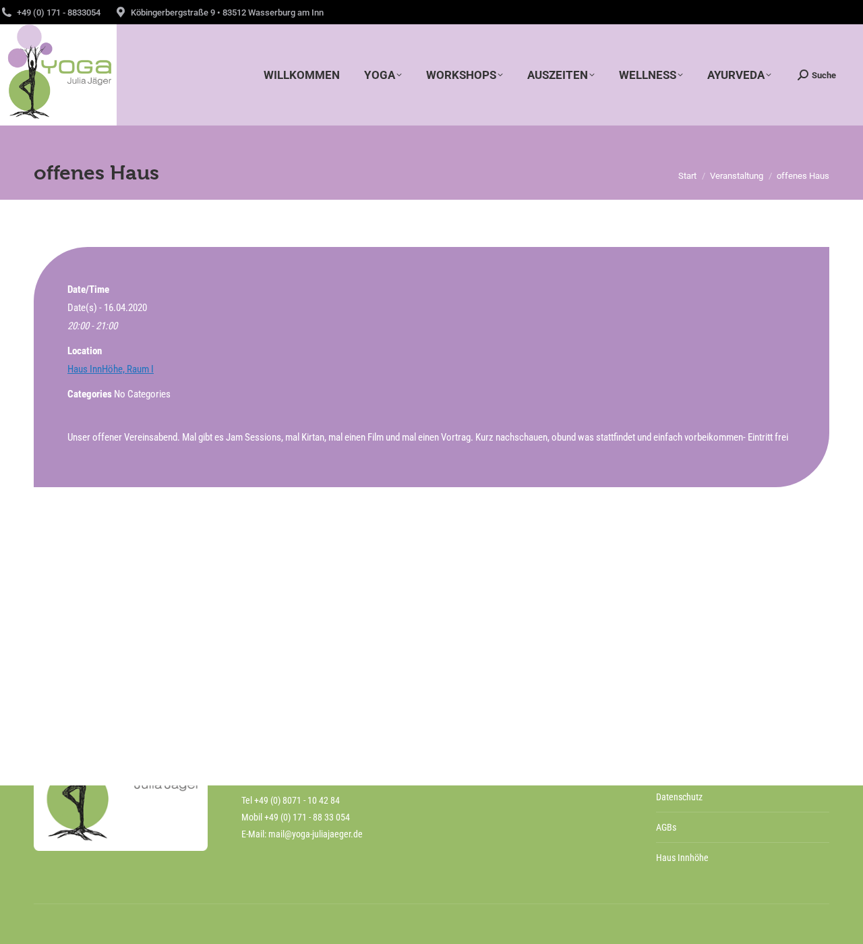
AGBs (666, 827)
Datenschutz (679, 797)
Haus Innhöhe (682, 857)
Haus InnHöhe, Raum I (110, 369)
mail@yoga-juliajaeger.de (315, 834)
